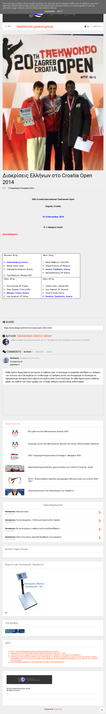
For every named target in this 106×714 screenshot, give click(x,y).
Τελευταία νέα (12, 424)
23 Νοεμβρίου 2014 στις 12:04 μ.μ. (30, 358)
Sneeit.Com (58, 709)
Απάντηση (14, 365)
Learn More (50, 11)
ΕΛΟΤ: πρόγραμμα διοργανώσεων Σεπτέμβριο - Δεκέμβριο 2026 (54, 455)
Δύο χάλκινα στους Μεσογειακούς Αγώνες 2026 (48, 431)
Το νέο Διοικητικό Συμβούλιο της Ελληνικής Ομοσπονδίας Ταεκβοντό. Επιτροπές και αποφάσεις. (45, 655)
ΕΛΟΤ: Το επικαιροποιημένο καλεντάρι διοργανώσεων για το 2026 (34, 651)
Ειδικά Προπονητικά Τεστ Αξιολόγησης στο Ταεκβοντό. (51, 491)
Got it (60, 11)
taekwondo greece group (35, 26)
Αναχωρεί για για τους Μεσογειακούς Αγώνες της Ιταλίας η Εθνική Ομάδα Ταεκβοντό (63, 444)
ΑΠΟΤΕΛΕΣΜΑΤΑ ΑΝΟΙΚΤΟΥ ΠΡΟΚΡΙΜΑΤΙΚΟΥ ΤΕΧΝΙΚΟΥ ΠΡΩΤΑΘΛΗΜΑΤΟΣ (37, 662)
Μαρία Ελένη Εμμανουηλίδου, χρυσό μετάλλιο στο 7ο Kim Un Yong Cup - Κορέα (60, 467)
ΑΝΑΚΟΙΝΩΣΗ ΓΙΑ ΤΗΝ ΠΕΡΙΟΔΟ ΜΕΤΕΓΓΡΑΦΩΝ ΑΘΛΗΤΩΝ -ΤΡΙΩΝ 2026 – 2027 (38, 653)
